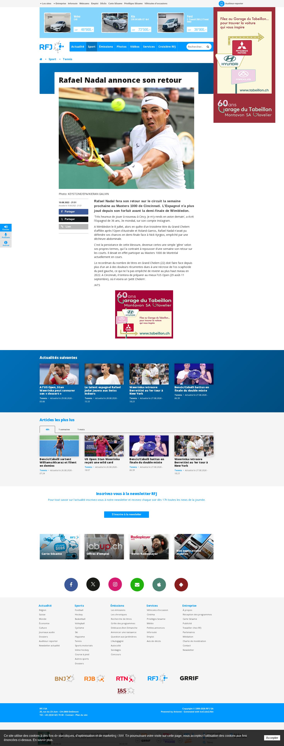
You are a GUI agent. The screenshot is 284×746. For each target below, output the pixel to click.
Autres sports (82, 659)
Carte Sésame (115, 3)
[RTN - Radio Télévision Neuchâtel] (126, 678)
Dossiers (43, 636)
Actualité (77, 46)
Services (149, 46)
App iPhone (159, 584)
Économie (44, 623)
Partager (69, 211)
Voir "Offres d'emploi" (59, 547)
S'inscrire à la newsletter (126, 514)
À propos (187, 610)
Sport (91, 46)
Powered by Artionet (171, 712)
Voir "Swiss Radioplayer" (104, 547)
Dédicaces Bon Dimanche (124, 627)
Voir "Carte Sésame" (194, 547)
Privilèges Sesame (156, 619)
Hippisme (80, 636)
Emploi (94, 3)
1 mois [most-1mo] (81, 429)
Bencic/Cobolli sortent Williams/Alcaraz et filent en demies (58, 462)
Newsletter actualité (49, 645)
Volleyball (80, 623)
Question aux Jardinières (123, 636)
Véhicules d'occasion (157, 610)
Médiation (188, 636)
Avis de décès (154, 641)
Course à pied (82, 654)
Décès (103, 3)
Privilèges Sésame (133, 3)
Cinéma (151, 614)
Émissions (106, 46)
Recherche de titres (121, 619)
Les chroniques (119, 614)
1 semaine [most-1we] (64, 429)
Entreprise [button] (60, 3)
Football (79, 610)
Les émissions (118, 610)
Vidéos (134, 46)
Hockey (78, 614)
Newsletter (188, 650)
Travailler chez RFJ (192, 627)
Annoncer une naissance (123, 632)
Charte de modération (194, 641)
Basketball (80, 619)
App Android (181, 584)
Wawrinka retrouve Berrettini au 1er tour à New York (146, 390)
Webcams (84, 3)
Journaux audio (47, 632)
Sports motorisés (84, 645)
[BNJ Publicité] (63, 678)
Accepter (272, 737)
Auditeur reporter (48, 641)
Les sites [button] (46, 3)
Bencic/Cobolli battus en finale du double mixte (191, 388)
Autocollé (116, 645)
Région (42, 610)
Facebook (71, 584)
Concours (116, 654)
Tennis (67, 59)
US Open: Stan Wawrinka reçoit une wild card (102, 460)
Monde (42, 619)
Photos (122, 46)
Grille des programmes (123, 623)
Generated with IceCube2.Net (198, 712)
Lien (68, 226)
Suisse (42, 614)
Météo (150, 623)
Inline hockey (82, 650)
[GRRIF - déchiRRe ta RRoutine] (189, 678)
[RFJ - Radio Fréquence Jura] (157, 678)
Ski (76, 632)
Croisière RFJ (167, 46)
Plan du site (82, 715)
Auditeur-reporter (234, 3)
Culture (43, 627)
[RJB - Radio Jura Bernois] (94, 678)
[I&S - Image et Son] (126, 691)
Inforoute (72, 3)
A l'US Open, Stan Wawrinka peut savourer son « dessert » (57, 390)
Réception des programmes (197, 614)
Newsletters (137, 584)
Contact (187, 645)
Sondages (116, 650)
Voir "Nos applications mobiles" (149, 547)
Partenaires (189, 632)
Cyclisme (79, 627)
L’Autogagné (117, 641)
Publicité (187, 623)
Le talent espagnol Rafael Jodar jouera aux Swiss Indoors (103, 390)
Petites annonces (156, 627)
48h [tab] (47, 429)
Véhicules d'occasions (156, 3)
